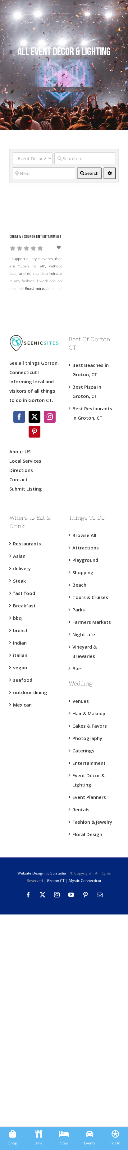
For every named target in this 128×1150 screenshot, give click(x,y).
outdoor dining (30, 692)
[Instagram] (50, 417)
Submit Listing (26, 489)
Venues (80, 701)
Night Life (83, 634)
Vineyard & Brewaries (84, 651)
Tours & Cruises (90, 597)
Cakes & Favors (89, 726)
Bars (77, 668)
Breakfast (24, 605)
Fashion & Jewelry (92, 822)
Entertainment (89, 763)
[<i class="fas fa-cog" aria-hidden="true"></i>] (109, 173)
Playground (85, 560)
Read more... (36, 288)
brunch (21, 630)
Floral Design (87, 834)
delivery (22, 568)
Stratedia (58, 873)
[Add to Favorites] (59, 247)
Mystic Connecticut (85, 880)
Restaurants (27, 543)
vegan (20, 667)
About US (19, 451)
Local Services (25, 461)
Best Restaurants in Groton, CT (92, 413)
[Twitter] (34, 417)
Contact (18, 479)
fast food (24, 593)
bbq (17, 618)
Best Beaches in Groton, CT (90, 369)
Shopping (83, 572)
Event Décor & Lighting (88, 780)
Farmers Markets (91, 622)
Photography (87, 738)
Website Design (30, 873)
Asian (19, 556)
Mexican (22, 705)
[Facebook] (19, 417)
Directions (21, 470)
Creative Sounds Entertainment (35, 237)
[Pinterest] (34, 432)
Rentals (80, 809)
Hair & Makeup (88, 713)
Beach (79, 585)
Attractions (85, 547)
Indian (20, 643)
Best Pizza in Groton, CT (86, 391)
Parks (78, 609)
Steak (19, 581)
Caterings (83, 750)
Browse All (84, 535)
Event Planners (89, 797)
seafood (22, 680)
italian (20, 655)
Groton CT (55, 880)
